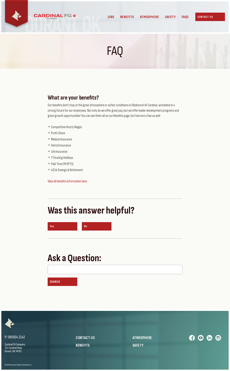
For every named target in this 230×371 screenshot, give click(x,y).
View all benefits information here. (68, 181)
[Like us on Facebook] (192, 338)
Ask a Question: (74, 258)
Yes (52, 226)
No (85, 226)
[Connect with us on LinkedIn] (209, 338)
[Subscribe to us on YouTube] (201, 338)
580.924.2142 (16, 337)
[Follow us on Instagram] (218, 338)
